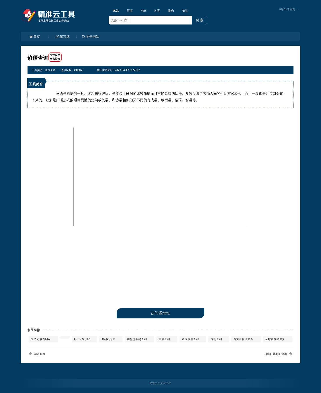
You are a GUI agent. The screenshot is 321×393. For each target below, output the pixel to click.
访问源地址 (160, 313)
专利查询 (216, 339)
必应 (157, 10)
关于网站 (92, 36)
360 (143, 10)
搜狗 (171, 10)
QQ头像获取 (82, 339)
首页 (36, 36)
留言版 (65, 36)
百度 (130, 10)
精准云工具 (156, 383)
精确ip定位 (108, 339)
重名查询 (164, 339)
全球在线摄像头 (275, 339)
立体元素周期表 (41, 339)
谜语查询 (39, 354)
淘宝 (185, 10)
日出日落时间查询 (275, 354)
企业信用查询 (190, 339)
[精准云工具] (49, 15)
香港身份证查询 (243, 339)
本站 (116, 10)
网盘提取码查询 (137, 339)
